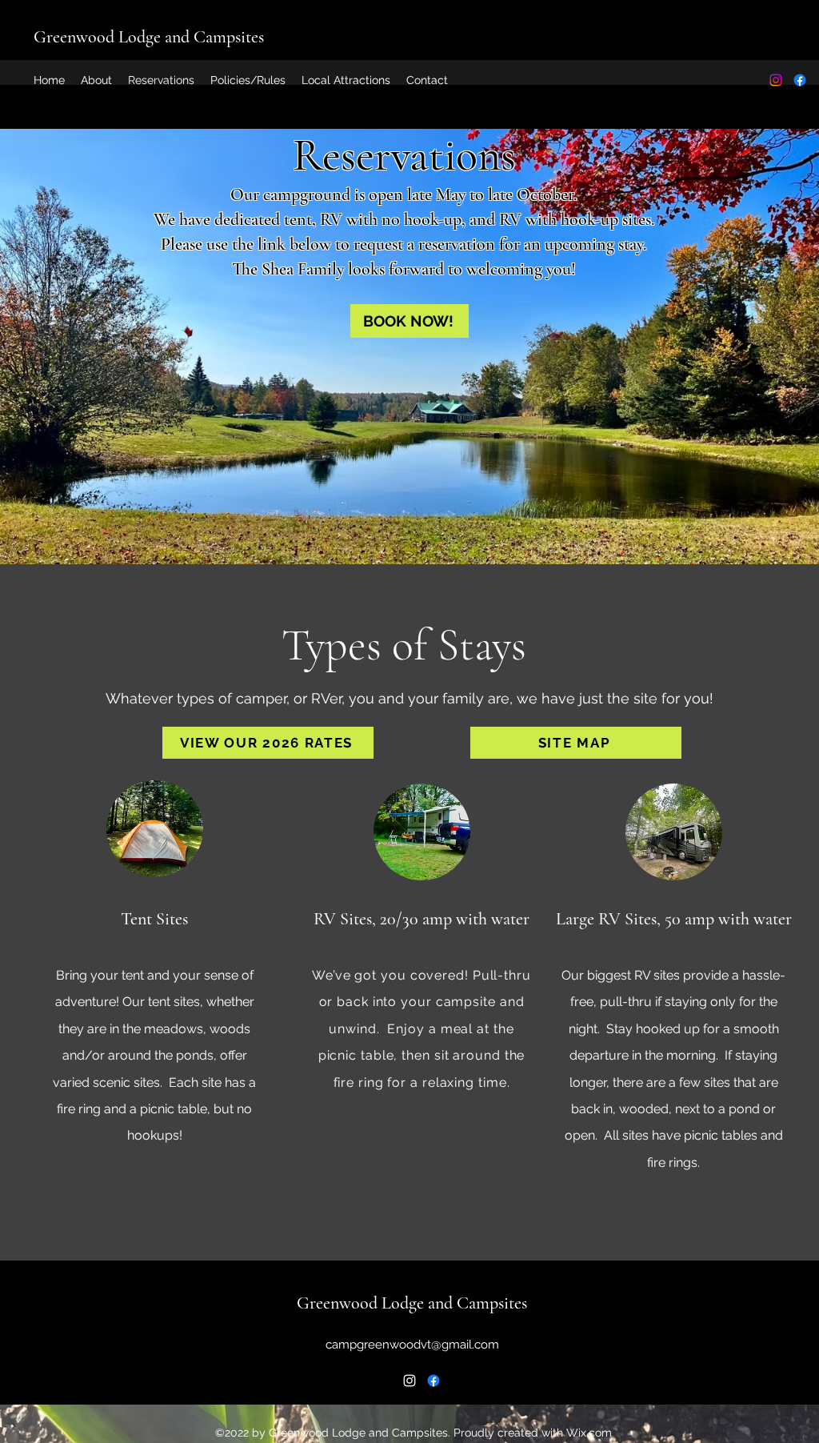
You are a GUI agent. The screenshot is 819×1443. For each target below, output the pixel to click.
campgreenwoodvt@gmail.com (412, 1344)
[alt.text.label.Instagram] (776, 80)
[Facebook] (800, 80)
